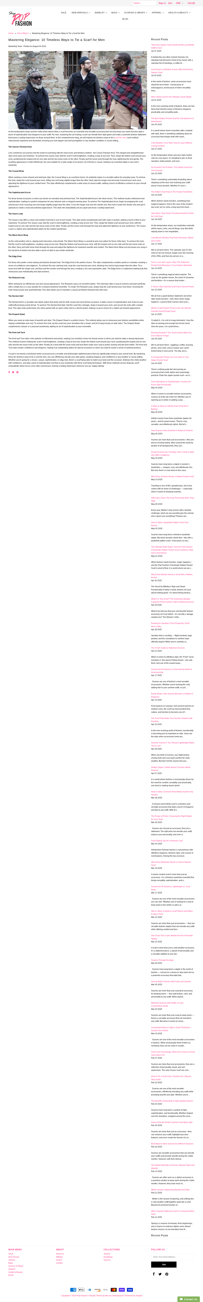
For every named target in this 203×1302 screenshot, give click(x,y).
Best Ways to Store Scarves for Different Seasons (172, 1144)
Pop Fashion (82, 1296)
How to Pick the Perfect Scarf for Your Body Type (172, 1122)
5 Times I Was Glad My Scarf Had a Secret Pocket (172, 287)
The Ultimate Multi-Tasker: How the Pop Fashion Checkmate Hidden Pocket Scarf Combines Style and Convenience (172, 550)
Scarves (107, 1260)
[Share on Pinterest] (17, 372)
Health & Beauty (178, 13)
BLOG (125, 19)
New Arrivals (80, 13)
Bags (114, 13)
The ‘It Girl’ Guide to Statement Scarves (168, 648)
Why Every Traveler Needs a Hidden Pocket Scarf (172, 476)
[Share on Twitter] (13, 372)
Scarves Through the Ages (162, 960)
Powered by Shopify (133, 1296)
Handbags (108, 1257)
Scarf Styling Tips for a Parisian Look (167, 841)
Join (170, 3)
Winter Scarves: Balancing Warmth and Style (170, 1190)
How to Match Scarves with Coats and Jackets (171, 981)
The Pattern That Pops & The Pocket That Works (171, 192)
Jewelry (100, 13)
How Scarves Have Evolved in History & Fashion (172, 430)
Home (11, 33)
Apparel (157, 13)
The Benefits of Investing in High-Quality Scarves (172, 1101)
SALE (63, 13)
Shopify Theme (95, 1296)
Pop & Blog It (22, 33)
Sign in (162, 3)
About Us (60, 1254)
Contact (59, 1263)
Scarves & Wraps (134, 13)
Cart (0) (191, 3)
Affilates (59, 1257)
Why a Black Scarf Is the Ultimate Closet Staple (171, 97)
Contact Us (190, 1299)
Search (59, 1260)
